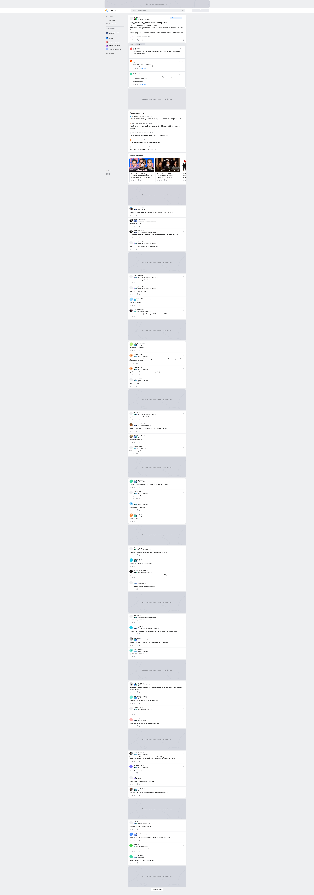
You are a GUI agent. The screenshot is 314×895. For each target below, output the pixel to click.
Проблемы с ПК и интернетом (147, 243)
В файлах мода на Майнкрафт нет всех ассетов (149, 135)
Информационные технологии (147, 221)
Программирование (144, 19)
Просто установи (143, 356)
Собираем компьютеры (145, 561)
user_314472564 (136, 132)
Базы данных (141, 209)
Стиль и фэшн (142, 116)
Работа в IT (141, 482)
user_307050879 (136, 123)
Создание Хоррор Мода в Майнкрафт (145, 142)
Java (138, 139)
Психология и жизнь (144, 425)
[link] (141, 170)
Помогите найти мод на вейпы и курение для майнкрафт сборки (155, 119)
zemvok (134, 147)
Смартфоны (140, 448)
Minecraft (143, 123)
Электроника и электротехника (147, 345)
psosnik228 (135, 116)
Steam (139, 778)
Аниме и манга (140, 147)
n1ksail (133, 139)
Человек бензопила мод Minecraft (143, 149)
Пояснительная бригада (145, 640)
